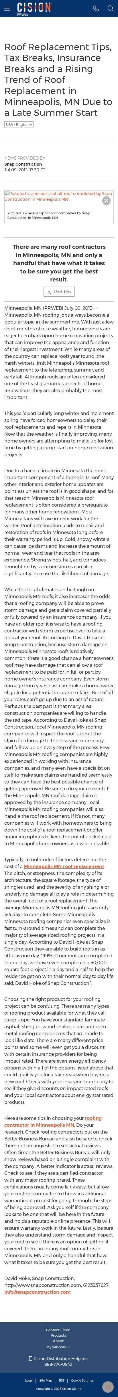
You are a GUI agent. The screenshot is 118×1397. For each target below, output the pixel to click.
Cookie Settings (82, 1380)
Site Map (46, 1380)
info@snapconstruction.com (37, 1292)
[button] (96, 8)
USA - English (18, 124)
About (58, 1341)
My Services (56, 1347)
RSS (61, 1380)
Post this (62, 291)
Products (58, 1335)
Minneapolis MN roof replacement (64, 866)
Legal (29, 1380)
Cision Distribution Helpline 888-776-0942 (60, 1361)
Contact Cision (58, 1330)
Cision (66, 1389)
